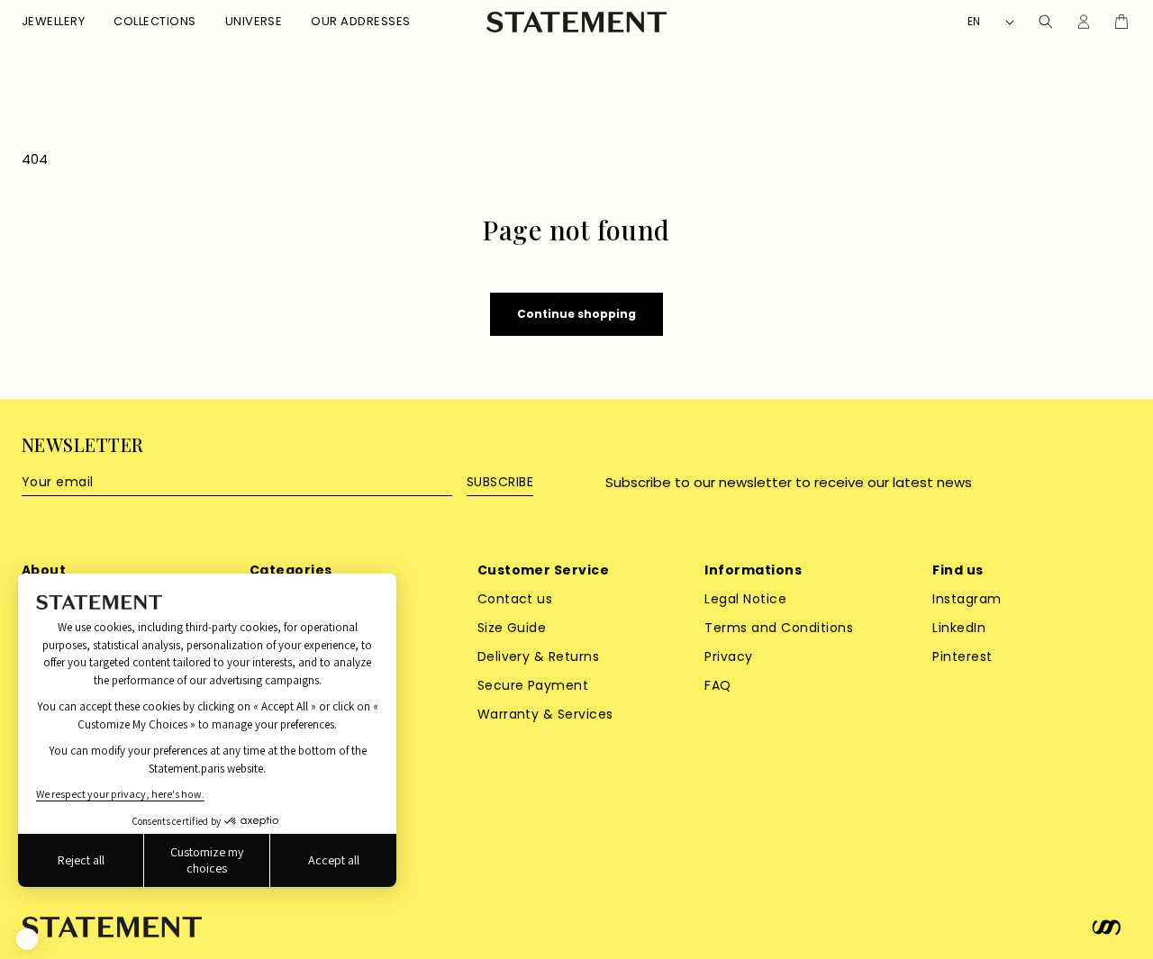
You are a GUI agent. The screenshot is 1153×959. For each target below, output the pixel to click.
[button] (53, 22)
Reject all (81, 860)
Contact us (515, 599)
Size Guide (512, 628)
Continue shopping (576, 313)
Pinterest (962, 656)
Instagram (966, 599)
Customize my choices (206, 860)
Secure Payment (533, 685)
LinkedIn (958, 628)
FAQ (717, 685)
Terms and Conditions (778, 628)
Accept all (333, 860)
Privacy (728, 656)
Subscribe (500, 482)
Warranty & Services (545, 714)
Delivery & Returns (538, 656)
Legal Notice (745, 599)
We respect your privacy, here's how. (120, 794)
